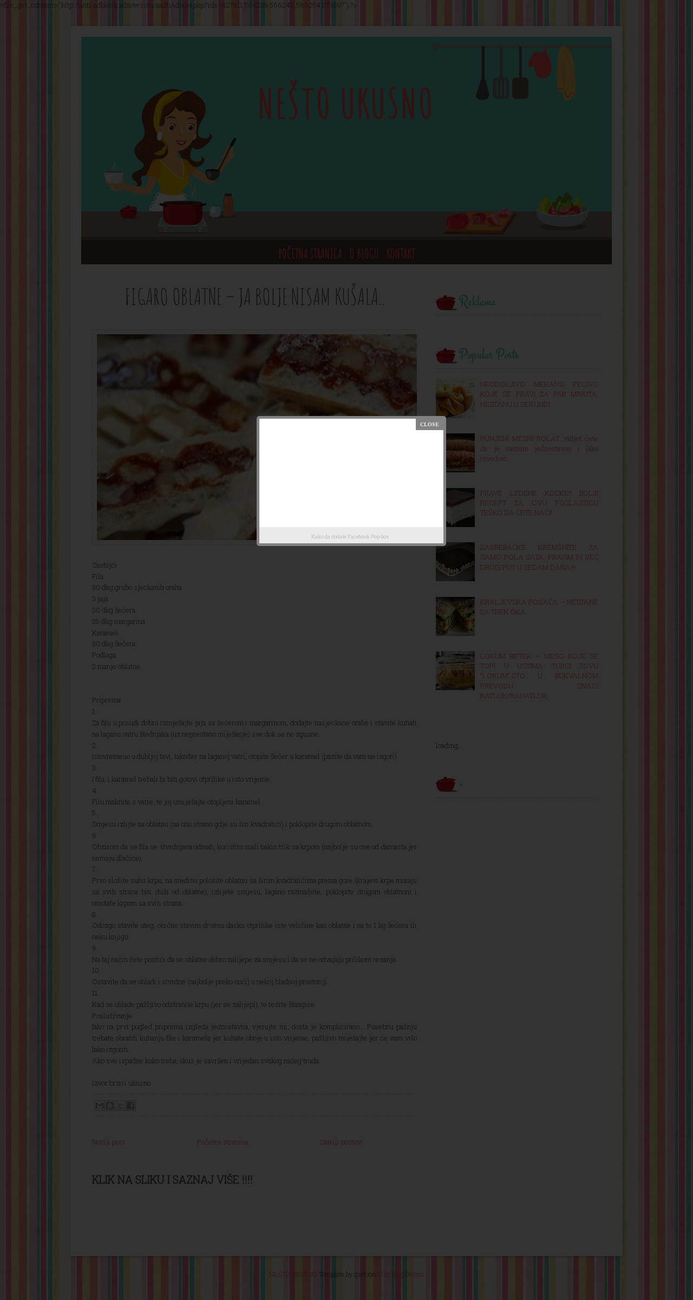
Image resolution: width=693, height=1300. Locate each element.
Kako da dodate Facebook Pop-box (350, 537)
